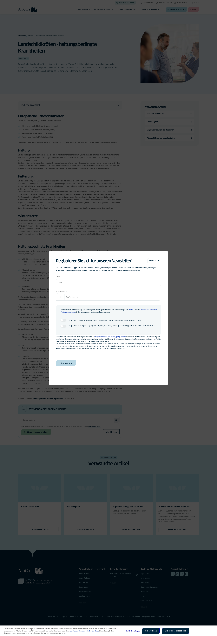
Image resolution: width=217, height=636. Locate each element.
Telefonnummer (62, 291)
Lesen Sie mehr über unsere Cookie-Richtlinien (84, 631)
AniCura (130, 310)
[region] (108, 630)
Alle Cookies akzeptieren (175, 631)
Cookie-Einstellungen (133, 631)
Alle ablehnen (151, 631)
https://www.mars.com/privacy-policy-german (110, 337)
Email (58, 277)
